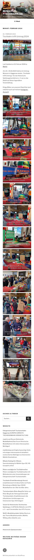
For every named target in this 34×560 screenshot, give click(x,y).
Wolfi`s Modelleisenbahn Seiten (13, 513)
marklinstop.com (8, 450)
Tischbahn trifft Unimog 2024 (16, 36)
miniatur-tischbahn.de (13, 12)
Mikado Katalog (8, 461)
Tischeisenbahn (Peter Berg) (12, 491)
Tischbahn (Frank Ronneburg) (12, 480)
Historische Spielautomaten (12, 530)
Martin (5, 66)
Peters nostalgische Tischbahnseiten (15, 469)
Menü (18, 21)
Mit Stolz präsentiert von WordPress (14, 555)
